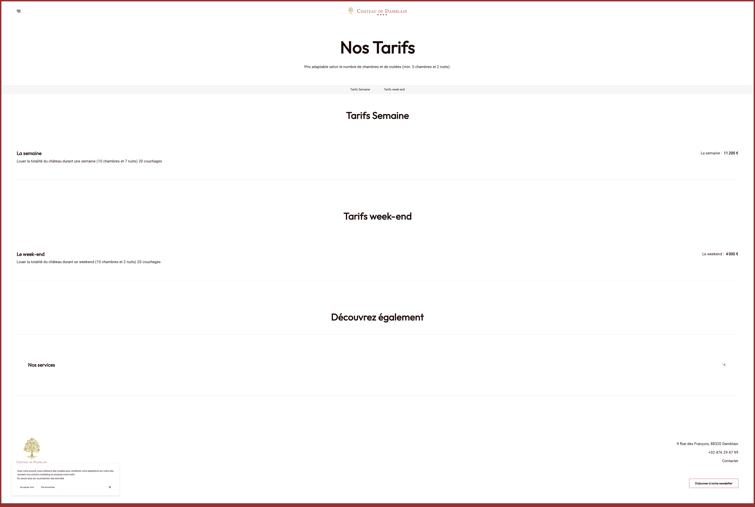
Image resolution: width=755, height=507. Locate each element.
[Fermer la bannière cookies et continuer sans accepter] (110, 487)
